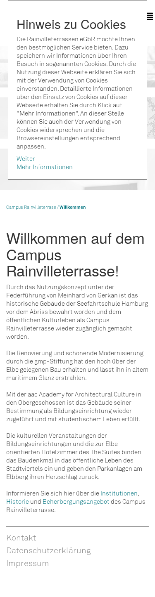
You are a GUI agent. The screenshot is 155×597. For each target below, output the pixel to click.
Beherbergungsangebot (76, 501)
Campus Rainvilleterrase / (33, 207)
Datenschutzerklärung (48, 550)
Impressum (27, 563)
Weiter (26, 158)
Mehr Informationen (45, 166)
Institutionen (119, 493)
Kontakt (21, 537)
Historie (17, 501)
